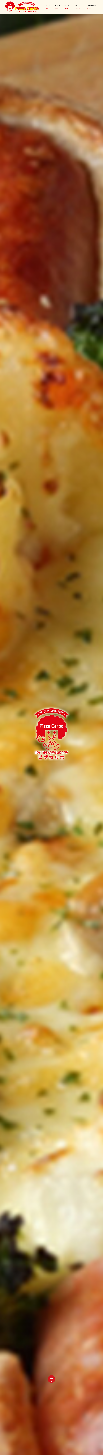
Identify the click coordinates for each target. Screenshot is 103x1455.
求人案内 (78, 7)
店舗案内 (57, 7)
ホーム (47, 7)
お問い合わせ (91, 7)
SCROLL (51, 1379)
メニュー (68, 7)
